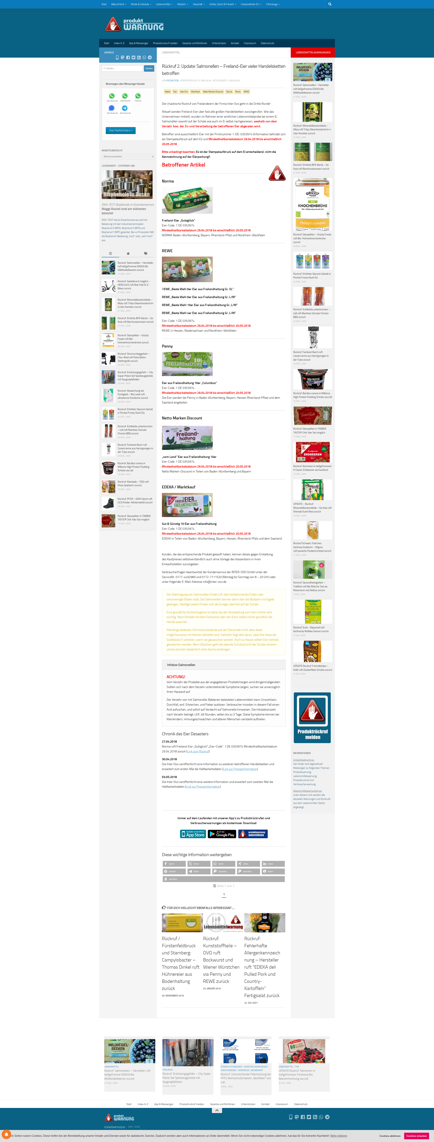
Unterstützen (219, 43)
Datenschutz (267, 43)
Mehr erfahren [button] (338, 1135)
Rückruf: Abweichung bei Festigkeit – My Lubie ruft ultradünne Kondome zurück (133, 394)
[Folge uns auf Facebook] (128, 57)
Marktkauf (195, 91)
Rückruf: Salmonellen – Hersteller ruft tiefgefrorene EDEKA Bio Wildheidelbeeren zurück (135, 266)
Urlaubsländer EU (250, 4)
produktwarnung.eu (303, 759)
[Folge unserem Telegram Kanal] (150, 57)
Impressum (250, 43)
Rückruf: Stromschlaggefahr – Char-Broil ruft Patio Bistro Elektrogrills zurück (134, 357)
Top (297, 1066)
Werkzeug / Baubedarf (250, 1070)
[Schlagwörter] (145, 253)
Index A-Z (119, 43)
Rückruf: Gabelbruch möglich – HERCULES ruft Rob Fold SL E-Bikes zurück (134, 285)
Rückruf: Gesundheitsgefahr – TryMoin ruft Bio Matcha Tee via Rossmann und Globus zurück (310, 586)
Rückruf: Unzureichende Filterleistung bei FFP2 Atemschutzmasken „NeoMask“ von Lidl (246, 1078)
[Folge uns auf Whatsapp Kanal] (144, 57)
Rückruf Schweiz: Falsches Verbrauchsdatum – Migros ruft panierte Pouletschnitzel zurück (312, 547)
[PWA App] (117, 57)
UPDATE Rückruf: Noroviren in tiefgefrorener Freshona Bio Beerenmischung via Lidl (297, 1074)
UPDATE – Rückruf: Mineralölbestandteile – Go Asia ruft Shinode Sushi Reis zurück (312, 507)
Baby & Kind (117, 4)
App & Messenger (138, 43)
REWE (246, 91)
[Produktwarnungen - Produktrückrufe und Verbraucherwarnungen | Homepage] (134, 23)
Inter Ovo (184, 91)
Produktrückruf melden (165, 43)
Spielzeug (167, 1069)
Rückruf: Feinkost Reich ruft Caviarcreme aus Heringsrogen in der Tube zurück (135, 448)
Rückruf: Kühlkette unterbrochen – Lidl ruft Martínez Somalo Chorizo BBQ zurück (135, 430)
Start (104, 4)
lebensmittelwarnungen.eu (307, 790)
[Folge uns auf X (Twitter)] (133, 57)
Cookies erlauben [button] (417, 1136)
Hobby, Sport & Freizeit (221, 4)
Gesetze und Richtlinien (194, 43)
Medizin (181, 4)
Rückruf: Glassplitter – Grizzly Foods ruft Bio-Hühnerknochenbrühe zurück (133, 339)
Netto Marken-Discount (213, 91)
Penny (238, 91)
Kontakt (235, 43)
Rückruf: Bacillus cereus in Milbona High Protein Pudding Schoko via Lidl (133, 467)
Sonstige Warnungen (255, 1066)
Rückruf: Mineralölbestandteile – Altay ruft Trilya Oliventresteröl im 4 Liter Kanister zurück (135, 303)
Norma (229, 91)
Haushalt (197, 4)
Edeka (167, 91)
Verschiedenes (228, 1070)
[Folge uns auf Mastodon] (123, 57)
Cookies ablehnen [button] (390, 1136)
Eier (175, 91)
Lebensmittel (163, 4)
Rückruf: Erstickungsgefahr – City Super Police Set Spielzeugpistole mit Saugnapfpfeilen (135, 376)
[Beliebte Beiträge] (128, 253)
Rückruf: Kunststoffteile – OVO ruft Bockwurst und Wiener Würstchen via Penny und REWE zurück (221, 960)
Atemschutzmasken (231, 1066)
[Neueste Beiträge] (110, 253)
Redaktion (173, 80)
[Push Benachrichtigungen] (6, 1134)
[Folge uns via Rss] (139, 57)
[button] (174, 864)
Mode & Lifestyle (140, 4)
